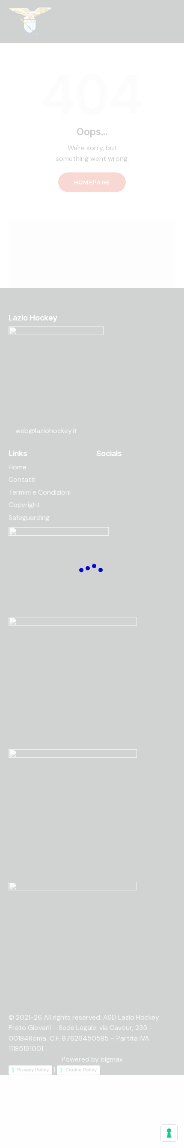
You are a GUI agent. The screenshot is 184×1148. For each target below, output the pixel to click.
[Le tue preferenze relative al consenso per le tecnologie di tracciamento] (169, 1133)
